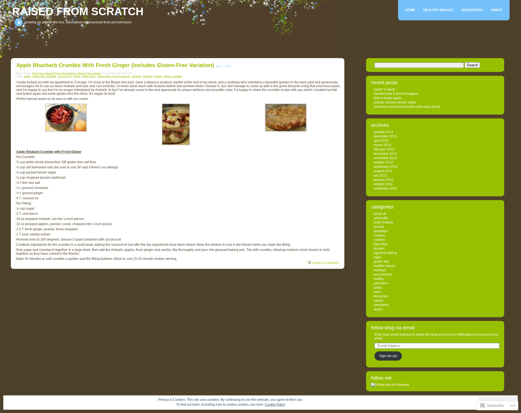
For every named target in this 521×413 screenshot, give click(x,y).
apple (27, 76)
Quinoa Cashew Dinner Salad (394, 102)
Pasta (378, 287)
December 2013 (385, 136)
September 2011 (386, 188)
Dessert (49, 73)
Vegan (97, 73)
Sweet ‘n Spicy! (384, 89)
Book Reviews (383, 222)
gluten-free (89, 76)
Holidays (380, 270)
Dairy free (38, 73)
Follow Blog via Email (393, 327)
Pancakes (381, 283)
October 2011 (383, 184)
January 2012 (383, 180)
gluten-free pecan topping (113, 76)
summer (148, 76)
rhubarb (136, 76)
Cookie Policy (275, 404)
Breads (379, 227)
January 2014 (383, 132)
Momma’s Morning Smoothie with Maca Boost (407, 107)
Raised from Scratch (78, 11)
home (410, 10)
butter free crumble (44, 76)
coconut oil (64, 76)
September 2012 (386, 167)
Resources (472, 10)
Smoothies (381, 305)
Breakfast (380, 231)
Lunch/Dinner (383, 274)
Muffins (379, 279)
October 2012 (383, 162)
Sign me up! (388, 356)
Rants (377, 292)
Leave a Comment (325, 263)
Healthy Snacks (438, 10)
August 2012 (383, 171)
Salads (378, 300)
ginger (77, 76)
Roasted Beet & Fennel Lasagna (396, 94)
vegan (158, 76)
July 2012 (380, 175)
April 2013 (381, 141)
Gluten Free (84, 73)
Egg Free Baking (65, 73)
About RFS (380, 214)
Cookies (379, 235)
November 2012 (385, 158)
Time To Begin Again (388, 98)
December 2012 (385, 154)
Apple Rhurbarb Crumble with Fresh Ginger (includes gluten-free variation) (115, 65)
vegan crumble (173, 76)
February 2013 (384, 149)
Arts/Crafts (381, 218)
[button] (66, 117)
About (496, 10)
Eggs (377, 257)
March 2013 (382, 145)
